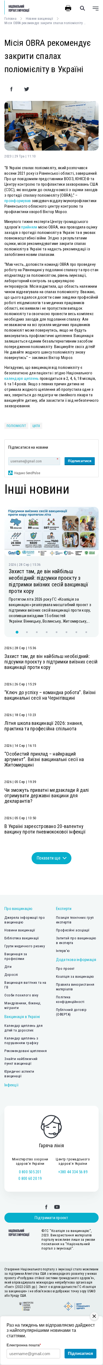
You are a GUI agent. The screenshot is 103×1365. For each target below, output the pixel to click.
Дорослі (11, 975)
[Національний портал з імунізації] (17, 8)
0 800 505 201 (30, 1171)
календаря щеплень (21, 378)
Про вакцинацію (18, 908)
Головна (10, 19)
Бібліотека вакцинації (21, 938)
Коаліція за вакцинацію (75, 976)
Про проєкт (65, 968)
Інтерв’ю (63, 951)
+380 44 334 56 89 (73, 1171)
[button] (17, 632)
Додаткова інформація (76, 959)
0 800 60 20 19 (30, 1178)
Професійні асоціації (73, 930)
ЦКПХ (36, 426)
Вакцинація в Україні (22, 1016)
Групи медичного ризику (24, 946)
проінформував (17, 200)
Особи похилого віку (21, 995)
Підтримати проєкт (51, 1217)
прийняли (29, 227)
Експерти (64, 908)
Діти (8, 967)
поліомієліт (16, 426)
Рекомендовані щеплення (25, 1051)
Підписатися (79, 460)
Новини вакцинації (39, 19)
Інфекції (11, 1085)
